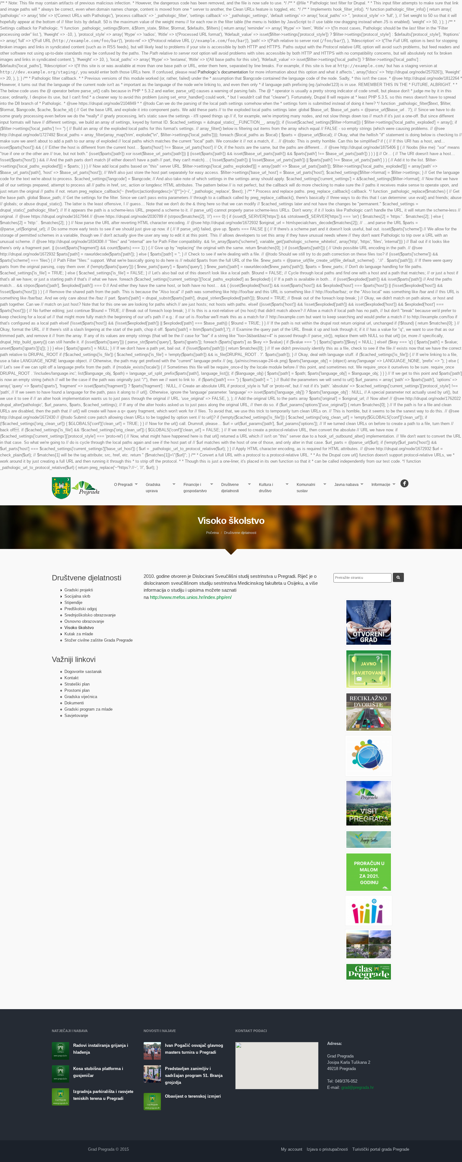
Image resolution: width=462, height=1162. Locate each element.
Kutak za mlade (78, 634)
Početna (212, 533)
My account (291, 1149)
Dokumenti (74, 703)
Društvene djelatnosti (228, 487)
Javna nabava (344, 485)
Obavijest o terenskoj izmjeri (193, 1096)
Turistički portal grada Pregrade (380, 1149)
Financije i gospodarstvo (192, 487)
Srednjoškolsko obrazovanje (90, 615)
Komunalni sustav (303, 487)
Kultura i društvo (263, 487)
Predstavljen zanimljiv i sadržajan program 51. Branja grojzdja (194, 1075)
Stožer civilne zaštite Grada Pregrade (98, 640)
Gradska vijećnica (80, 696)
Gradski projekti (78, 590)
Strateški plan (77, 684)
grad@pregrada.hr (357, 1087)
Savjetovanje (76, 715)
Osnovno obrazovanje (84, 621)
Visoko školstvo (79, 627)
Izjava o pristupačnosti (327, 1149)
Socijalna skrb (77, 596)
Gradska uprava (150, 487)
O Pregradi (121, 485)
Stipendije (73, 602)
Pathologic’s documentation (223, 72)
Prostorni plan (77, 690)
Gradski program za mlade (88, 709)
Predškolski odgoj (80, 608)
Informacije (378, 485)
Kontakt (71, 677)
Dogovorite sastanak (83, 671)
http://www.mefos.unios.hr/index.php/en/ (191, 597)
